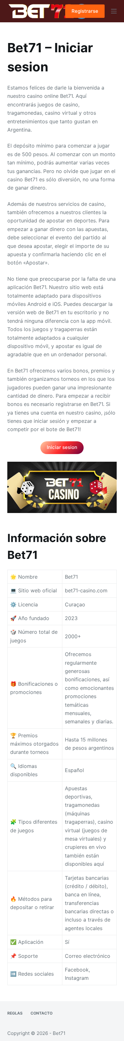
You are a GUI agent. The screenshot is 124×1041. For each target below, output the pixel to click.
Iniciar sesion (62, 447)
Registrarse (85, 11)
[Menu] (114, 11)
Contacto (41, 1013)
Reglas (15, 1013)
